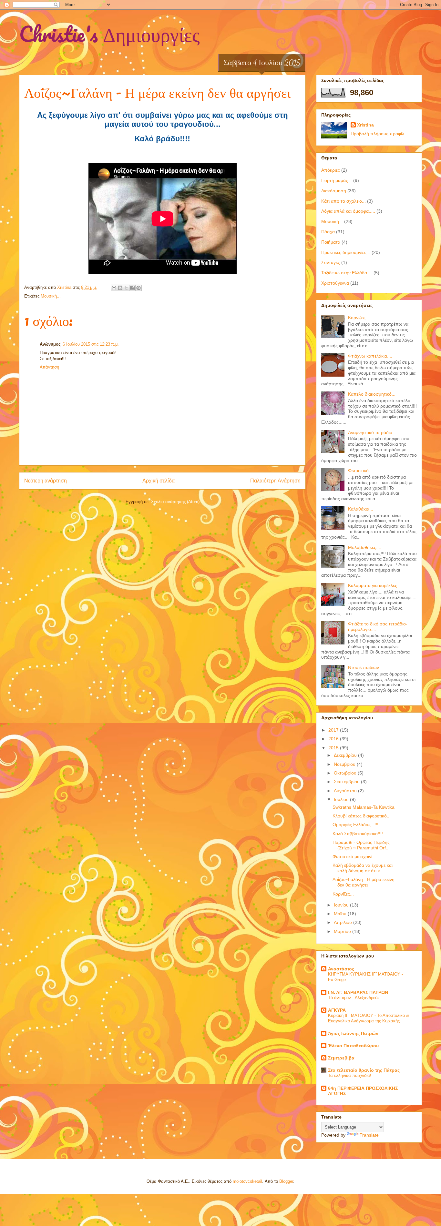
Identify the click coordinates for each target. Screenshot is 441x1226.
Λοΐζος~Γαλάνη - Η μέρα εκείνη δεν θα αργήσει (364, 882)
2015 (334, 747)
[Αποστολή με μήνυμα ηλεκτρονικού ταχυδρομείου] (114, 288)
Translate (369, 1135)
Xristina (365, 124)
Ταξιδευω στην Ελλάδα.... (346, 272)
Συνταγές (330, 262)
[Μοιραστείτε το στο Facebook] (132, 288)
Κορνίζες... (358, 317)
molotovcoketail (247, 1181)
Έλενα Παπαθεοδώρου (353, 1045)
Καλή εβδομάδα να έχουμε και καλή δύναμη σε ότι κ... (363, 868)
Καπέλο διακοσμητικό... (371, 394)
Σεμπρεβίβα (341, 1057)
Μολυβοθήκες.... (364, 547)
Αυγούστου (346, 790)
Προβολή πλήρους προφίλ (377, 133)
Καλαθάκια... (360, 509)
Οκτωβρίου (346, 772)
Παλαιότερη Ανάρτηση (275, 480)
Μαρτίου (343, 931)
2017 (334, 730)
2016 (334, 738)
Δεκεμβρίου (346, 755)
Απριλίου (343, 922)
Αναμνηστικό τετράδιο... (372, 432)
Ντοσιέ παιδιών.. (365, 667)
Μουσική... (51, 296)
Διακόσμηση (333, 190)
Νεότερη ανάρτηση (45, 480)
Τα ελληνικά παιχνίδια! (349, 1075)
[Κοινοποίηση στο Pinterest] (138, 288)
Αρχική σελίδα (158, 480)
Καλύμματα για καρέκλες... (374, 585)
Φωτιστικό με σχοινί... (354, 856)
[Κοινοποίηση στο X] (126, 288)
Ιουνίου (342, 904)
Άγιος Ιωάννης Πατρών (353, 1033)
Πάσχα (328, 231)
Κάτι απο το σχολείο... (343, 201)
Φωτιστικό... (360, 470)
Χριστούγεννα (335, 283)
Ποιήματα (330, 242)
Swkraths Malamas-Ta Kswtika (364, 807)
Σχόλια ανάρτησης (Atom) (175, 501)
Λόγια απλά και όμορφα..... (348, 211)
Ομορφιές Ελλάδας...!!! (355, 824)
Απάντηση (49, 367)
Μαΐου (341, 913)
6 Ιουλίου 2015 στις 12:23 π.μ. (91, 344)
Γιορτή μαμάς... (336, 180)
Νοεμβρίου (345, 764)
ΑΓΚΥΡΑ (337, 1010)
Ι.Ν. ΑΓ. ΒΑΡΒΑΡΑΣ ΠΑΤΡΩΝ (358, 992)
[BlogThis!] (120, 288)
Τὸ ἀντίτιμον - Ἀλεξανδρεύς (353, 997)
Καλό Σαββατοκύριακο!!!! (358, 833)
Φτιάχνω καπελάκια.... (370, 356)
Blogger (286, 1181)
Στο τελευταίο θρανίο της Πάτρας (364, 1070)
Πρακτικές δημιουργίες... (345, 252)
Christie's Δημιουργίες (109, 34)
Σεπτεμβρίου (347, 781)
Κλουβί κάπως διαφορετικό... (362, 815)
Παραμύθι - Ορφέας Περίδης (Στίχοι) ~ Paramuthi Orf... (361, 845)
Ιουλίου (342, 799)
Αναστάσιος (341, 968)
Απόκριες (330, 170)
